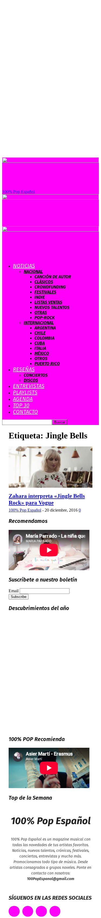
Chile (40, 332)
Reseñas (24, 369)
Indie (39, 297)
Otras (40, 312)
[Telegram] (55, 911)
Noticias (24, 266)
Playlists (25, 392)
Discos (31, 380)
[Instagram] (41, 911)
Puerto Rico (47, 363)
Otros (40, 358)
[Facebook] (14, 911)
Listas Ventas (48, 302)
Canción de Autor (52, 276)
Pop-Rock (44, 317)
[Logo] (50, 198)
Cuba (39, 343)
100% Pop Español (25, 510)
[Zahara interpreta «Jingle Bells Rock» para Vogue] (50, 486)
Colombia (44, 338)
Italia (40, 348)
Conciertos (36, 375)
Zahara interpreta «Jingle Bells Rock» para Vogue (47, 499)
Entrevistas (28, 386)
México (41, 353)
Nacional (33, 271)
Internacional (39, 322)
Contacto (25, 412)
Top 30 (21, 405)
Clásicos (43, 281)
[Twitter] (27, 911)
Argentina (45, 327)
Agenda (23, 399)
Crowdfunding (50, 286)
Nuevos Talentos (51, 307)
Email (14, 591)
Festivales (45, 292)
